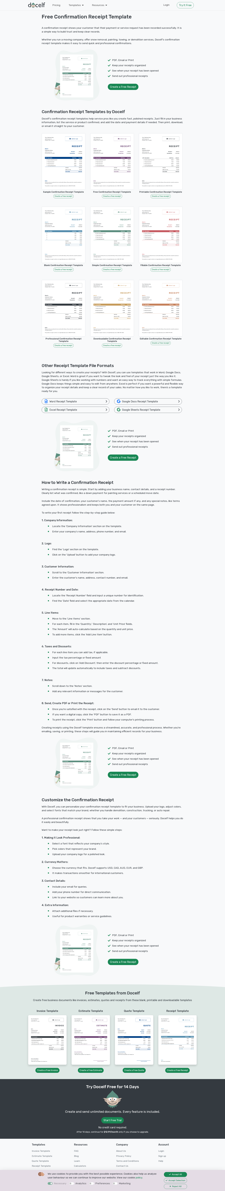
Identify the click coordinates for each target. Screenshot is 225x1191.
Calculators (80, 1166)
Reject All (177, 1186)
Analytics (80, 1183)
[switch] (71, 1183)
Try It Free (185, 5)
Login (166, 4)
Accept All (176, 1174)
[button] (76, 5)
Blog (76, 1156)
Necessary (60, 1183)
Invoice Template (41, 1151)
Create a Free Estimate (91, 1070)
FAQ (76, 1151)
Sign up (162, 1156)
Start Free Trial (112, 1120)
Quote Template (40, 1161)
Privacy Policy (123, 1156)
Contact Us (122, 1166)
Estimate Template (42, 1156)
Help (160, 1161)
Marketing (124, 1183)
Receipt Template (41, 1166)
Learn (77, 1161)
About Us (121, 1151)
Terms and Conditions (127, 1161)
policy (139, 1177)
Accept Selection (176, 1180)
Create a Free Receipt (123, 86)
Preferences (102, 1183)
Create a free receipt (63, 196)
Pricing (56, 5)
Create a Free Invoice (47, 1070)
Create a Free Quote (134, 1070)
